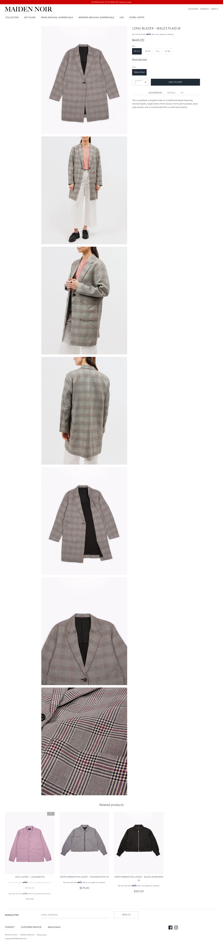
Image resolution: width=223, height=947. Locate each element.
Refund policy (42, 935)
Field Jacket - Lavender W (29, 877)
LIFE (122, 17)
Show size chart (139, 59)
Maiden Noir (22, 938)
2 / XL (167, 51)
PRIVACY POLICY (11, 935)
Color (134, 67)
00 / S (137, 51)
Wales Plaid (139, 72)
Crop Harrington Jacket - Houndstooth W (84, 877)
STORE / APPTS (136, 17)
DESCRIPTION (155, 93)
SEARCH (204, 9)
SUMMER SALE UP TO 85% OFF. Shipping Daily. (111, 2)
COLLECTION (12, 17)
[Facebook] (170, 928)
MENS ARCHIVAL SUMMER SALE (57, 17)
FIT (182, 93)
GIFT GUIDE (30, 17)
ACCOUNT (193, 9)
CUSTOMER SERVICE (31, 927)
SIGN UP (126, 914)
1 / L (157, 51)
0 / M (147, 51)
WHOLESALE (54, 927)
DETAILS (171, 93)
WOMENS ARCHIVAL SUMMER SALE (96, 17)
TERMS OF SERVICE (27, 935)
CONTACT (10, 927)
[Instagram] (176, 928)
